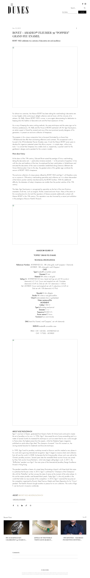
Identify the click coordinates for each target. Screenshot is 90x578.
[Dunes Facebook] (83, 4)
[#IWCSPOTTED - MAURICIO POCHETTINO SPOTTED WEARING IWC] (73, 527)
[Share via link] (26, 505)
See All (84, 517)
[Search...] (84, 8)
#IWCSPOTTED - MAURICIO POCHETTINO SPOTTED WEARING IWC (73, 539)
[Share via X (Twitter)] (17, 505)
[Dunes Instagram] (85, 4)
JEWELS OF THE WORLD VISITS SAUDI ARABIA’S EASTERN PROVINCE (43, 539)
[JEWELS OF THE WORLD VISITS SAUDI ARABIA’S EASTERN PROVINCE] (45, 527)
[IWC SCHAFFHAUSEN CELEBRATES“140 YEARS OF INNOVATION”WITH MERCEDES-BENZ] (16, 527)
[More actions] (76, 28)
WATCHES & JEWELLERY (19, 499)
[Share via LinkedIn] (22, 505)
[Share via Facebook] (13, 505)
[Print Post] (30, 505)
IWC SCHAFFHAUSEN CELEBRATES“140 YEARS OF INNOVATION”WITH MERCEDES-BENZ (16, 539)
